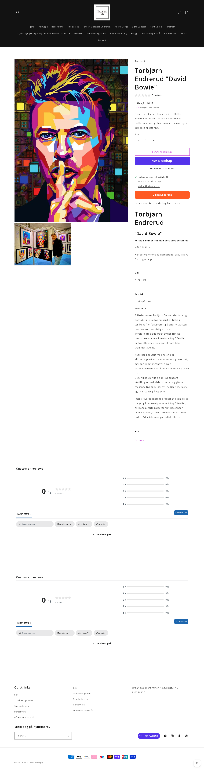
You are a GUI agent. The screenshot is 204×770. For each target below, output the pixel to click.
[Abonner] (68, 735)
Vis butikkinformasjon (149, 186)
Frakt (137, 107)
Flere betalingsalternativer (162, 168)
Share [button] (141, 440)
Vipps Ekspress (162, 194)
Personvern (20, 711)
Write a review (181, 512)
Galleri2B (25, 763)
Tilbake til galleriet (23, 700)
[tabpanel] (102, 545)
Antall (137, 134)
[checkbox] (101, 524)
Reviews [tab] (24, 514)
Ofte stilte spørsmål (24, 717)
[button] (17, 12)
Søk (16, 694)
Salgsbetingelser (22, 706)
